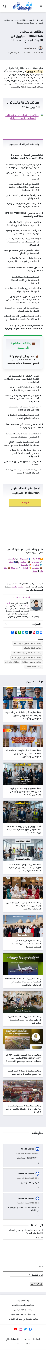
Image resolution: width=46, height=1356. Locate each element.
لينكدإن (35, 568)
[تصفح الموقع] (41, 6)
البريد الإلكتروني (36, 1275)
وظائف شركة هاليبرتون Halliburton (27, 653)
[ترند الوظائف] (23, 6)
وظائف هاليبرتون (12, 662)
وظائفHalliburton (33, 667)
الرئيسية (40, 20)
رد (38, 1162)
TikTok (24, 568)
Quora (14, 568)
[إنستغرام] (21, 1329)
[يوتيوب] (16, 1329)
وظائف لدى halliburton (31, 662)
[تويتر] (25, 1329)
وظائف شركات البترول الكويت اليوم (27, 643)
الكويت (31, 20)
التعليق (39, 1238)
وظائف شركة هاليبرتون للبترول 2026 (26, 657)
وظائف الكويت (18, 586)
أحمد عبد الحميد (30, 48)
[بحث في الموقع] (5, 6)
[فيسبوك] (30, 1329)
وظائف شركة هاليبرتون (32, 648)
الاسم (40, 1266)
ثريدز (35, 571)
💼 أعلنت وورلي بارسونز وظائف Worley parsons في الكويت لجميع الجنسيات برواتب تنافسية (23, 359)
